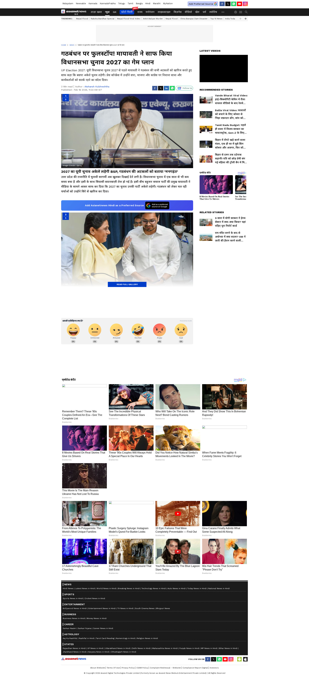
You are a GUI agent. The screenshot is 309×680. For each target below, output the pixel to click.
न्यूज (107, 12)
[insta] (245, 4)
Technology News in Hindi (153, 667)
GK (114, 12)
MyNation (168, 3)
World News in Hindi (106, 667)
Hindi (147, 3)
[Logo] (75, 12)
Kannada (93, 3)
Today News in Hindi (196, 667)
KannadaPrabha (108, 3)
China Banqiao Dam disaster (194, 19)
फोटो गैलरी (127, 12)
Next (245, 18)
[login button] (236, 12)
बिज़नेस (178, 12)
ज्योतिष (213, 12)
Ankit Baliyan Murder (153, 19)
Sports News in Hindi (73, 677)
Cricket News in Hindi (95, 677)
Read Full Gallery (127, 284)
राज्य (139, 12)
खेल (197, 12)
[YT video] (239, 4)
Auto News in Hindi (177, 667)
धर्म (204, 12)
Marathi (156, 3)
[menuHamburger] (240, 12)
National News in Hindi (219, 667)
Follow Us (187, 88)
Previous (240, 18)
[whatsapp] (233, 4)
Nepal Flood (82, 19)
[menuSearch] (246, 12)
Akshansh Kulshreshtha (96, 86)
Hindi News (68, 667)
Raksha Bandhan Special (102, 19)
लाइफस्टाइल (164, 12)
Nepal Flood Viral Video (128, 19)
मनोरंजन (150, 12)
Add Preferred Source (201, 4)
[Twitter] (227, 4)
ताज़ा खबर (96, 12)
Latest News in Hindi (85, 667)
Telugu (121, 3)
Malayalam (67, 3)
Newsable (81, 3)
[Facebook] (222, 4)
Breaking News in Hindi (129, 667)
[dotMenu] (223, 11)
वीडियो (188, 12)
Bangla (139, 3)
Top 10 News (216, 19)
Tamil (130, 3)
